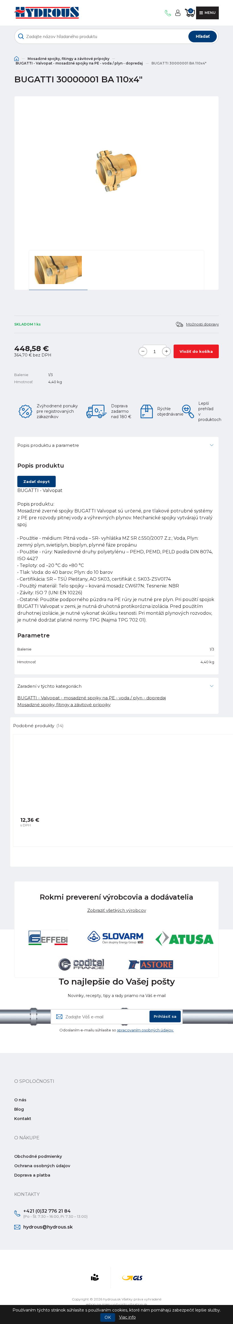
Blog (19, 1109)
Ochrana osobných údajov (42, 1165)
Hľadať (203, 36)
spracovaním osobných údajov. (145, 1030)
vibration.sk (137, 1304)
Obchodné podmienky (38, 1156)
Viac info (127, 1317)
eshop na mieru (99, 1304)
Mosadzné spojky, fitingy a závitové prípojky (68, 59)
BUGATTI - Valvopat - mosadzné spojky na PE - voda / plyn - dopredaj (79, 63)
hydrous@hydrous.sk (48, 1227)
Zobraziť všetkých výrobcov (116, 910)
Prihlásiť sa (165, 1016)
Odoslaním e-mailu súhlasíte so (116, 1030)
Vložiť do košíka (196, 351)
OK (108, 1317)
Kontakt (22, 1118)
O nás (20, 1099)
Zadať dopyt (36, 481)
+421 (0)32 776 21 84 (47, 1211)
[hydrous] (46, 13)
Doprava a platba (32, 1175)
